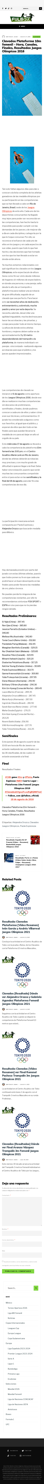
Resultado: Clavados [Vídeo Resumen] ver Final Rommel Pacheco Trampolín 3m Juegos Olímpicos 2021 (20, 1074)
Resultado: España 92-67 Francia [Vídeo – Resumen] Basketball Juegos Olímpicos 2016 (17, 842)
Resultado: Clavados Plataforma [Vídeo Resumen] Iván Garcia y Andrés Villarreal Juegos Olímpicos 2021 (21, 927)
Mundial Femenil (15, 1394)
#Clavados (10, 792)
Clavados (36, 37)
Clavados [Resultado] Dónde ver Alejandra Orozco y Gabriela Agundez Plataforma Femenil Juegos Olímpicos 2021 (21, 998)
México (9, 1303)
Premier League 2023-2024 (20, 1354)
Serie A (11, 1359)
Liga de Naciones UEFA (18, 1404)
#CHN (8, 777)
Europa (9, 1343)
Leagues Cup (13, 1328)
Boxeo (8, 1414)
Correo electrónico (8, 1240)
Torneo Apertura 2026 (17, 1308)
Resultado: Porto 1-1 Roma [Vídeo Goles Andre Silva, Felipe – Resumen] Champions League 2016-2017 (26, 861)
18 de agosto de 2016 (22, 799)
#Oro (20, 777)
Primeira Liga (13, 1374)
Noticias (11, 1318)
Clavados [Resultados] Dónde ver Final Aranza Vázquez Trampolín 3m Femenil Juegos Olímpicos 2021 (20, 1149)
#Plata (28, 777)
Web (3, 1251)
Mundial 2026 (14, 1389)
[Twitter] (6, 8)
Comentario (6, 1195)
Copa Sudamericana (16, 1338)
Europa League (14, 1333)
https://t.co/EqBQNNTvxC (29, 792)
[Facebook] (3, 8)
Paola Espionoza (28, 826)
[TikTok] (9, 8)
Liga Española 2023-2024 (19, 1348)
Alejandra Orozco (20, 822)
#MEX (19, 781)
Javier (16, 37)
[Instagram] (11, 8)
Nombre (5, 1229)
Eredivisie (12, 1379)
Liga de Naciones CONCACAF (20, 1399)
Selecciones (11, 1384)
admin (15, 937)
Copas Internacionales (15, 1323)
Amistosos (12, 1409)
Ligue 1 (11, 1364)
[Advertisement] (22, 132)
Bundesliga (12, 1369)
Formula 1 (10, 1419)
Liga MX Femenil (15, 1313)
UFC (7, 1424)
